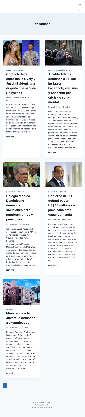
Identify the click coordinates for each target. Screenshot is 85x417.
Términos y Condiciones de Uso (42, 407)
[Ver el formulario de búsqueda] (80, 11)
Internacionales (55, 70)
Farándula (18, 70)
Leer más (11, 137)
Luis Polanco (55, 107)
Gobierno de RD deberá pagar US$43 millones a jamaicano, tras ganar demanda (61, 205)
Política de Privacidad (42, 405)
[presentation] (21, 53)
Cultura (9, 70)
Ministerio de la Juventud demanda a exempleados (20, 317)
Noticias (66, 70)
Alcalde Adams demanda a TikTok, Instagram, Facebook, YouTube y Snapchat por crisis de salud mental (63, 88)
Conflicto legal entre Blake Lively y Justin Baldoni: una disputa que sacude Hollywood (21, 83)
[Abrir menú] (80, 4)
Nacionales (11, 192)
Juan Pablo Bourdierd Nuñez (19, 98)
